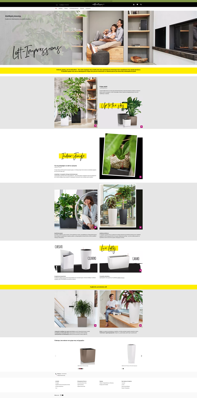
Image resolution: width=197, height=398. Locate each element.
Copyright (123, 383)
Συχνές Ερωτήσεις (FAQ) (81, 383)
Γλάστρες (66, 8)
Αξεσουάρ (82, 8)
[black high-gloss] (81, 368)
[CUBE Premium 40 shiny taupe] (87, 354)
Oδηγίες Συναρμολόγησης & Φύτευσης (107, 383)
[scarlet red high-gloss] (80, 368)
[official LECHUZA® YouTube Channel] (62, 395)
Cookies (123, 384)
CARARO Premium (120, 278)
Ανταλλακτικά (88, 8)
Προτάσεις (60, 8)
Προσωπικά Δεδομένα (126, 386)
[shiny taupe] (82, 368)
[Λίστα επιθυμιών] (137, 5)
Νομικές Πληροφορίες (126, 388)
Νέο (56, 8)
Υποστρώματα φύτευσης (73, 8)
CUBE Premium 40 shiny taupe (82, 365)
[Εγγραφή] (134, 5)
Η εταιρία (57, 383)
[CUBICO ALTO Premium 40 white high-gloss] (132, 354)
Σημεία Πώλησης (80, 384)
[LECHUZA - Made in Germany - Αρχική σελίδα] (98, 4)
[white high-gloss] (77, 368)
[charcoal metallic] (79, 368)
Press (56, 388)
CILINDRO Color (57, 279)
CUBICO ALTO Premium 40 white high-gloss (129, 365)
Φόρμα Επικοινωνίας (61, 375)
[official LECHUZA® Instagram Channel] (60, 395)
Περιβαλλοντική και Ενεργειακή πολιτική (62, 384)
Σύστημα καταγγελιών (59, 386)
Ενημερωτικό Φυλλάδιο (104, 384)
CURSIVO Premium (62, 278)
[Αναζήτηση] (141, 5)
